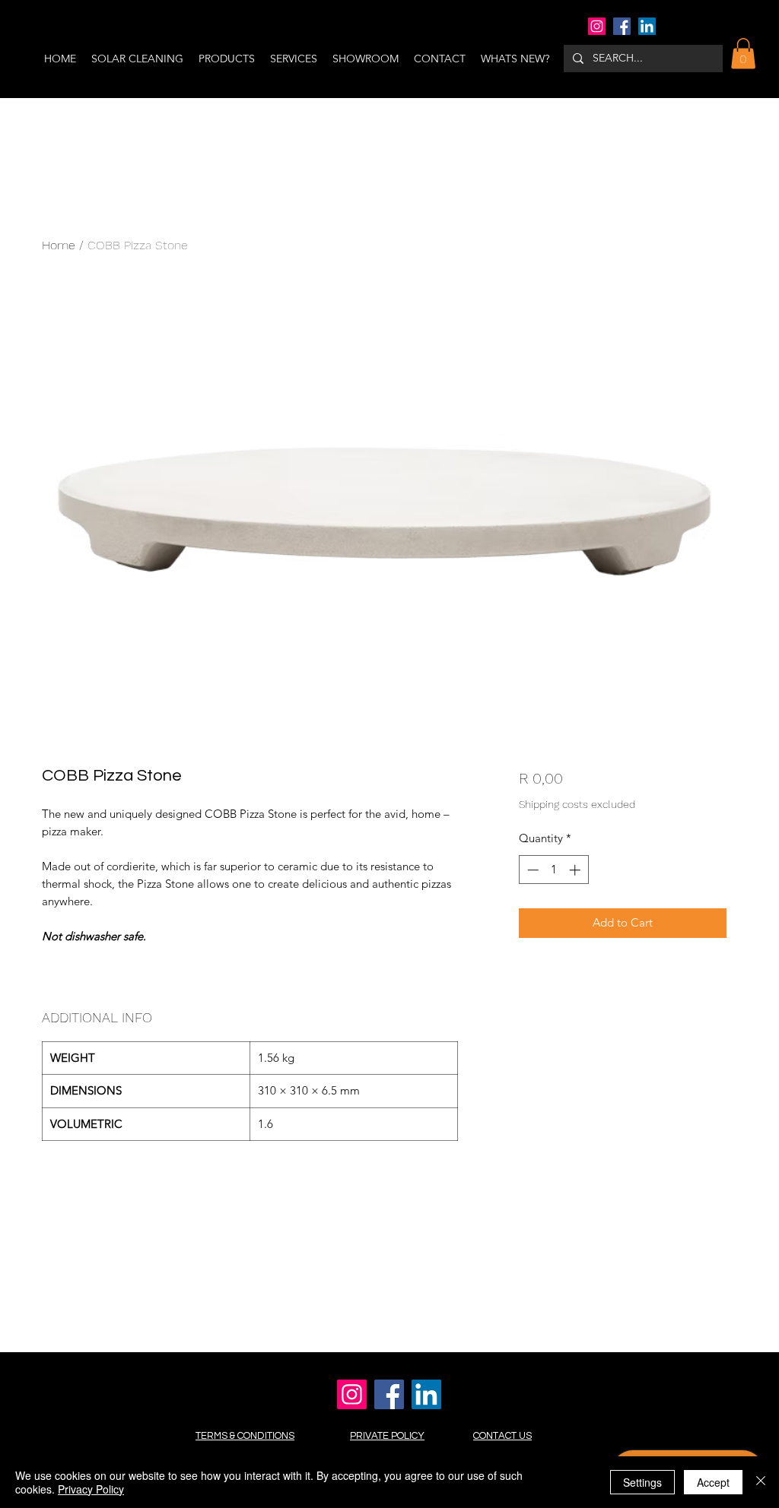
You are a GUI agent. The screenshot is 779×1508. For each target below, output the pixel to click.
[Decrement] (531, 870)
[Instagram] (597, 26)
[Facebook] (622, 26)
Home (58, 245)
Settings (642, 1482)
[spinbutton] (553, 870)
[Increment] (576, 870)
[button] (743, 53)
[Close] (761, 1482)
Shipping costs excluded (577, 804)
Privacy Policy (91, 1489)
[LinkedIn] (647, 26)
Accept (713, 1482)
